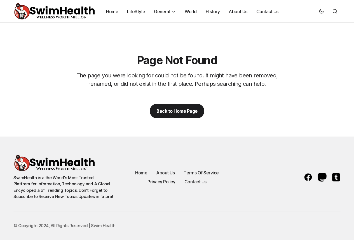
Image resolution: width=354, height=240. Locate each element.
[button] (321, 11)
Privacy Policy (161, 181)
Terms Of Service (201, 173)
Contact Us (195, 181)
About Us (165, 173)
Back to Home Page (177, 111)
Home (141, 173)
